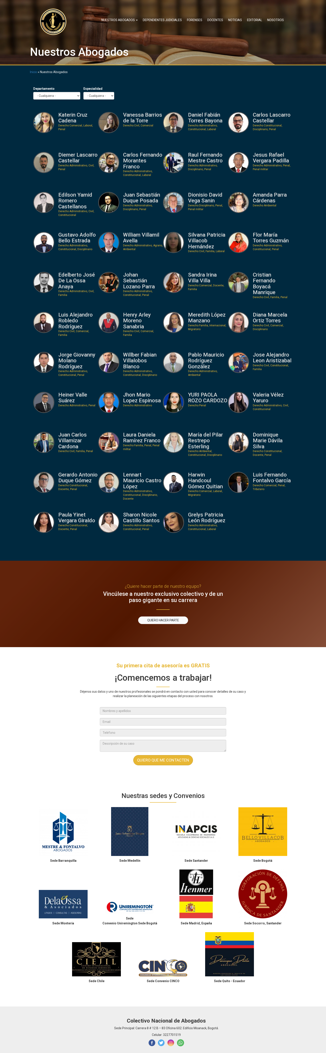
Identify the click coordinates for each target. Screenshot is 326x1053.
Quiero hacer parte (163, 620)
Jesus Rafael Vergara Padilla (271, 158)
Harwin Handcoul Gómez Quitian (205, 480)
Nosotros (275, 20)
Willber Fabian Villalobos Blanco (140, 360)
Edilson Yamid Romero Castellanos (75, 200)
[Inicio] (55, 21)
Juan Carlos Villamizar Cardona (72, 440)
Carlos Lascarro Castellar (272, 118)
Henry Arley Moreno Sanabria (137, 320)
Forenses (194, 20)
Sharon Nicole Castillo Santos (141, 518)
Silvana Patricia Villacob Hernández (206, 240)
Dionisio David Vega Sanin (205, 198)
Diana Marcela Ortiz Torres (270, 318)
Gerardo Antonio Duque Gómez (78, 478)
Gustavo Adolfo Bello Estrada (77, 238)
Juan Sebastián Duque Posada (141, 198)
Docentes (215, 20)
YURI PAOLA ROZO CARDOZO (207, 398)
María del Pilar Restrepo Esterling (205, 440)
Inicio (33, 72)
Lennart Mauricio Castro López (142, 480)
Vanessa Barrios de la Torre (142, 118)
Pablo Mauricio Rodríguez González (206, 360)
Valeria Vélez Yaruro (268, 398)
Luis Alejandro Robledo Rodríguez (75, 320)
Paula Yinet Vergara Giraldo (76, 518)
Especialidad (92, 88)
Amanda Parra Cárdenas (270, 198)
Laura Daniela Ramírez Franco (142, 438)
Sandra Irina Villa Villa (202, 278)
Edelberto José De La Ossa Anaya (76, 280)
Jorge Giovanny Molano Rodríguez (76, 360)
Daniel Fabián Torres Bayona (205, 118)
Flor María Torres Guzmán (271, 238)
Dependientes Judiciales (162, 20)
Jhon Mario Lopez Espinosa (142, 398)
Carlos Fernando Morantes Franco (142, 161)
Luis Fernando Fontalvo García (272, 478)
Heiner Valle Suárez (72, 398)
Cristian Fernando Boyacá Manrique (264, 283)
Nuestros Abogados (118, 20)
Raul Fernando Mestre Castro (205, 158)
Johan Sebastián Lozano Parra (139, 280)
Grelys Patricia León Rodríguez (206, 518)
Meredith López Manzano (207, 318)
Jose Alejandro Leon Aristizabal (272, 358)
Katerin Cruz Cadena (72, 118)
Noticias (235, 20)
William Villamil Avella (141, 238)
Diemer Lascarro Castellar (78, 158)
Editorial (254, 20)
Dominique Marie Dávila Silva (268, 440)
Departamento (44, 88)
